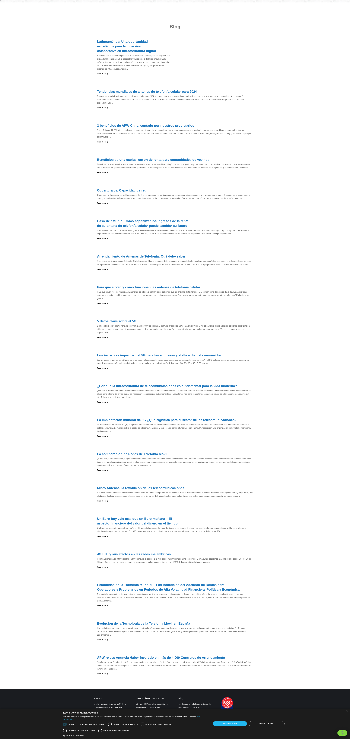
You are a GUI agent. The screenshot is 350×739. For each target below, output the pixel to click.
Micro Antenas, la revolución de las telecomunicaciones (140, 488)
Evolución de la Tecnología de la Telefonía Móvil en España (143, 623)
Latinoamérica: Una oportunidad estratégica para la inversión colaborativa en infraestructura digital (126, 46)
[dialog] (175, 724)
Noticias (97, 698)
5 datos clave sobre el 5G (116, 321)
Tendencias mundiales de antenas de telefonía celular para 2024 (147, 91)
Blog (180, 698)
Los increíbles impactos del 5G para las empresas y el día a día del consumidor (159, 355)
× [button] (347, 712)
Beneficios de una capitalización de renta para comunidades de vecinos (153, 159)
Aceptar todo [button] (230, 724)
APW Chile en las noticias (150, 698)
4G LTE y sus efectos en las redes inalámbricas (134, 554)
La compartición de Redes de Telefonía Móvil (132, 454)
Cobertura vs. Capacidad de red (121, 190)
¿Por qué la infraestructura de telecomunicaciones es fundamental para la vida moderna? (167, 386)
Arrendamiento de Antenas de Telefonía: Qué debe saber (141, 256)
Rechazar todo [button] (266, 724)
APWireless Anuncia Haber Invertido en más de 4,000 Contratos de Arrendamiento (161, 657)
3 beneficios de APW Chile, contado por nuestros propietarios (145, 125)
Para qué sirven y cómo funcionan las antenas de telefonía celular (148, 287)
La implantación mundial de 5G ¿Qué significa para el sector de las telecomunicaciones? (167, 420)
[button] (342, 733)
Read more (101, 74)
